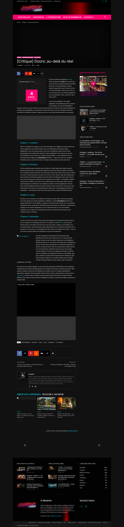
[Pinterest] (26, 73)
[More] (42, 73)
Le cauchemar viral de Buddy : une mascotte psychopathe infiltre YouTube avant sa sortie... (93, 143)
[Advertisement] (46, 127)
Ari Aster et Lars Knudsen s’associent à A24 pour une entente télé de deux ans (30, 365)
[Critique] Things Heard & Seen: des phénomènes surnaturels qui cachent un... (67, 477)
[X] (22, 73)
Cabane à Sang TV (71, 522)
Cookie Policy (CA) (82, 522)
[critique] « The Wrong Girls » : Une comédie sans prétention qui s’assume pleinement (65, 415)
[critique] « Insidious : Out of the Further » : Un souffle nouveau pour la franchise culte (25, 415)
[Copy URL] (38, 73)
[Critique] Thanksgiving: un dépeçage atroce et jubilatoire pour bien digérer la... (35, 485)
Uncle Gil (82, 175)
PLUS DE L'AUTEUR (53, 394)
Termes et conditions (57, 522)
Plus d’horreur (72, 17)
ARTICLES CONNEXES (29, 394)
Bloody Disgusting (26, 342)
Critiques (38, 17)
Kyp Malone (51, 342)
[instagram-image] (25, 445)
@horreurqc (73, 431)
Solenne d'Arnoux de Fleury (85, 147)
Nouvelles (24, 17)
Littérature (53, 17)
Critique (40, 342)
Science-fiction (37, 57)
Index (64, 522)
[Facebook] (103, 1)
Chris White (34, 342)
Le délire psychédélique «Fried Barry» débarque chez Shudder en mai (63, 365)
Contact (89, 17)
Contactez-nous (56, 1)
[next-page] (21, 420)
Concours (104, 522)
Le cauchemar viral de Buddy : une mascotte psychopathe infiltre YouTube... (97, 111)
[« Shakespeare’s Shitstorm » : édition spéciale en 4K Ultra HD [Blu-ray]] (21, 468)
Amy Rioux (82, 156)
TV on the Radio (59, 342)
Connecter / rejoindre (34, 1)
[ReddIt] (30, 73)
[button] (105, 17)
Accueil (18, 22)
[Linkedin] (36, 387)
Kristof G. (21, 65)
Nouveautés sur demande (28, 57)
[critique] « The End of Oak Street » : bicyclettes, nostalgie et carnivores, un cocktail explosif (46, 415)
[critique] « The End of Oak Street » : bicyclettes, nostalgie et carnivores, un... (92, 183)
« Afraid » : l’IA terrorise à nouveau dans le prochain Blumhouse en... (65, 468)
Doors (45, 342)
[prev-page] (18, 420)
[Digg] (34, 73)
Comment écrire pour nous (94, 522)
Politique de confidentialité (44, 522)
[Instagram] (106, 1)
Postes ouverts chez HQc (46, 1)
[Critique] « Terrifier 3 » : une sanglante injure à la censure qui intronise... (35, 477)
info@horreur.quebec (56, 516)
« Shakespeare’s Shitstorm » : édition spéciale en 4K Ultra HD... (35, 468)
